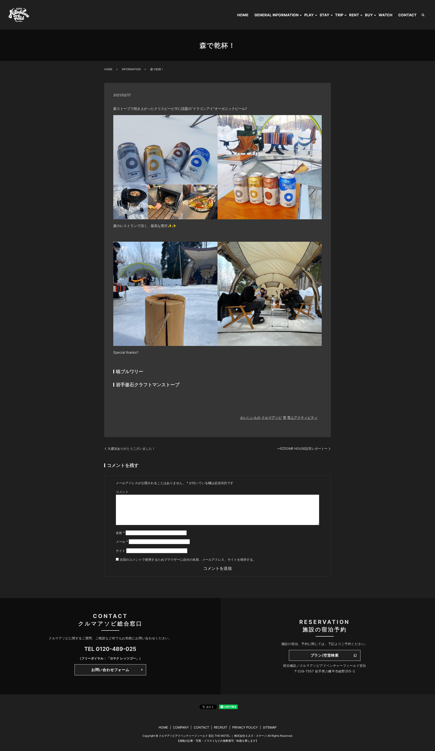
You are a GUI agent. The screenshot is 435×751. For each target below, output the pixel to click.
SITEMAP (269, 727)
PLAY (309, 15)
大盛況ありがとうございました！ (131, 448)
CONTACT (407, 15)
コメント (122, 492)
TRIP (339, 15)
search (423, 15)
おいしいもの (250, 417)
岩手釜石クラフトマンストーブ (147, 384)
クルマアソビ (271, 417)
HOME (243, 15)
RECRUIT (220, 727)
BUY (369, 15)
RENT (354, 15)
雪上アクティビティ (302, 417)
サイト (120, 551)
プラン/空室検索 (325, 655)
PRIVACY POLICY (245, 727)
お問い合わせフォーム (110, 669)
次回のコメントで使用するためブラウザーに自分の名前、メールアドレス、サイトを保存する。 (188, 559)
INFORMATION (131, 69)
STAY (324, 15)
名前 (120, 533)
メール (122, 541)
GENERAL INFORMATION (276, 15)
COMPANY (181, 727)
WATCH (385, 15)
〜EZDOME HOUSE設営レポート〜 (302, 448)
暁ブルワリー (130, 371)
